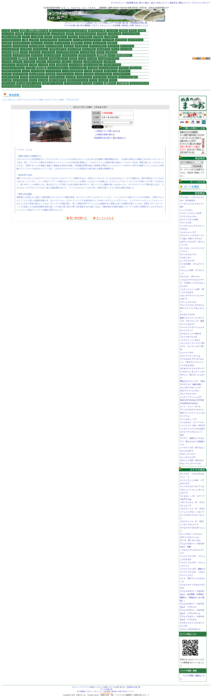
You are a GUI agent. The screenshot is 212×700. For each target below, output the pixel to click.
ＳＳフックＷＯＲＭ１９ (190, 629)
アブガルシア (111, 37)
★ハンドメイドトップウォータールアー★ (68, 30)
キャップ (98, 83)
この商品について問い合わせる (107, 131)
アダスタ (98, 37)
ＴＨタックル (114, 33)
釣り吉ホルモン (124, 55)
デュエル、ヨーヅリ (58, 58)
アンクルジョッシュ (11, 40)
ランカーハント (56, 77)
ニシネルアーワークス (108, 58)
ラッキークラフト (10, 77)
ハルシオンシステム (93, 61)
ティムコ (43, 58)
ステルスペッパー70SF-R (190, 334)
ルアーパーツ (8, 83)
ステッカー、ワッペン (52, 83)
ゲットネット (127, 46)
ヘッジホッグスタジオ (72, 71)
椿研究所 (23, 58)
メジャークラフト (103, 74)
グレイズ (68, 46)
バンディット (8, 65)
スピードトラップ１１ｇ (191, 356)
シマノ (24, 52)
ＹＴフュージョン (131, 33)
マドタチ (50, 74)
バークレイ (29, 61)
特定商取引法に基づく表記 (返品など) (110, 138)
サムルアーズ (103, 49)
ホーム (68, 23)
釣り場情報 (85, 25)
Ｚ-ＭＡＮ (38, 37)
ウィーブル (108, 40)
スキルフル (111, 52)
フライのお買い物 (71, 25)
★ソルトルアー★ (96, 30)
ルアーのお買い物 (117, 23)
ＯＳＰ (70, 33)
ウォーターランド (48, 40)
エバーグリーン (135, 40)
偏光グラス (110, 83)
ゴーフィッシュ (40, 49)
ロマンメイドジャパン (77, 80)
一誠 (25, 40)
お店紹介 (89, 23)
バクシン (66, 61)
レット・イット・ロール (190, 406)
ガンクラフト (99, 43)
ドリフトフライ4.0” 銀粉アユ (192, 569)
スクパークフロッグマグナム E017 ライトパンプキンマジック (193, 308)
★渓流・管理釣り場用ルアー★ (34, 30)
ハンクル (43, 65)
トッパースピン (186, 210)
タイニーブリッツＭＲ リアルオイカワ (62, 100)
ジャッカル (126, 49)
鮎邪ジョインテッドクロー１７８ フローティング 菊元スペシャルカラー (192, 321)
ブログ (94, 25)
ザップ (115, 49)
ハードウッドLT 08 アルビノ (192, 448)
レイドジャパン (20, 80)
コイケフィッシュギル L (190, 340)
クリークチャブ (20, 46)
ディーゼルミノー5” (189, 419)
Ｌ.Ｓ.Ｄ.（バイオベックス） (37, 33)
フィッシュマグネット (58, 68)
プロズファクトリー (11, 71)
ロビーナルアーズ (57, 80)
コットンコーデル (10, 49)
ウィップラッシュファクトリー (87, 40)
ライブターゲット (121, 74)
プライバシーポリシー (201, 3)
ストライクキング (21, 55)
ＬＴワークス (58, 33)
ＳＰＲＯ (102, 33)
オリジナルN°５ (186, 451)
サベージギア (74, 49)
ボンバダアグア (36, 74)
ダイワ (111, 55)
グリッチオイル (36, 46)
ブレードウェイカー (188, 394)
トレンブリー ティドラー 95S (192, 343)
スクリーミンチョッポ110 (190, 213)
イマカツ (34, 40)
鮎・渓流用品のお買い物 (136, 23)
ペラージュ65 (185, 223)
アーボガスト (85, 37)
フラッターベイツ (112, 65)
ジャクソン (34, 52)
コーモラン (26, 49)
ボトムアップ (110, 71)
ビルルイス (62, 65)
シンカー (103, 80)
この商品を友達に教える (104, 134)
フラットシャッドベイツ (13, 68)
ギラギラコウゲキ (188, 315)
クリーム (6, 46)
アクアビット (60, 37)
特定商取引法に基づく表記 (137, 3)
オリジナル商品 (101, 23)
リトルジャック (84, 77)
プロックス (135, 68)
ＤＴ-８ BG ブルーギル (190, 540)
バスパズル (109, 61)
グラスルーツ (81, 46)
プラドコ (123, 68)
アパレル (87, 83)
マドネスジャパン (65, 74)
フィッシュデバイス (108, 68)
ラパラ (24, 77)
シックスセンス (87, 52)
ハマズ (33, 65)
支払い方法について (159, 3)
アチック (73, 37)
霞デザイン (76, 43)
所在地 (125, 25)
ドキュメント (105, 25)
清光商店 (101, 55)
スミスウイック (69, 55)
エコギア (6, 43)
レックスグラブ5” (188, 261)
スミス (100, 52)
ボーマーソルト (20, 74)
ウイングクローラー (188, 254)
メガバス (88, 74)
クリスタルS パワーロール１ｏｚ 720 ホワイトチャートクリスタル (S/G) (192, 362)
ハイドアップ (53, 61)
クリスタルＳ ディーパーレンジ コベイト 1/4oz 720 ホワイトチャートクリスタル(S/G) (192, 425)
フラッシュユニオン (93, 65)
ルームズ (6, 80)
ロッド (15, 30)
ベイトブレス (37, 71)
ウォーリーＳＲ (187, 353)
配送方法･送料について (179, 3)
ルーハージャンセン (128, 77)
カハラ (87, 43)
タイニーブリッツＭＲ (34, 100)
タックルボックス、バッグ (29, 83)
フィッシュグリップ (139, 83)
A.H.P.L (123, 30)
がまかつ (112, 43)
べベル (88, 71)
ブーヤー (30, 68)
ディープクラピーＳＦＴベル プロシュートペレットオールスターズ (193, 489)
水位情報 (116, 25)
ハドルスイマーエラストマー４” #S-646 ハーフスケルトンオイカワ (192, 283)
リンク (145, 25)
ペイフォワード (53, 71)
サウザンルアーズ (57, 49)
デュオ (82, 58)
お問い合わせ (135, 25)
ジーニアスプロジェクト (67, 52)
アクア (48, 37)
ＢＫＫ (132, 30)
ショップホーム (8, 100)
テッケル (92, 58)
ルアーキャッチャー (31, 86)
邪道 (16, 52)
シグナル (6, 52)
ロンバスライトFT (187, 457)
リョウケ (112, 77)
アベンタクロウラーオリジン (193, 410)
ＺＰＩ (26, 37)
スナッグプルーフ (52, 55)
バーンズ (77, 61)
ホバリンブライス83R (189, 219)
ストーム (6, 55)
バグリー (41, 61)
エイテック (121, 40)
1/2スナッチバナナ (187, 454)
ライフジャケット (72, 83)
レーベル (43, 80)
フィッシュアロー (78, 68)
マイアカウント (117, 3)
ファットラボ (75, 65)
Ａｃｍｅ (113, 30)
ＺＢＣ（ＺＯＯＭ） (11, 37)
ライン (113, 80)
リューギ (70, 77)
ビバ (52, 65)
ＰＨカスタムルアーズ (85, 33)
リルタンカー (185, 258)
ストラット (36, 55)
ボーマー (6, 74)
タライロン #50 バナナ (190, 276)
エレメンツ (36, 43)
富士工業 (41, 68)
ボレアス (98, 71)
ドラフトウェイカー (188, 216)
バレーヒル (22, 65)
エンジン (48, 43)
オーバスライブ (62, 43)
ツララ (33, 58)
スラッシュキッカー (188, 302)
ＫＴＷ (19, 33)
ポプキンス (124, 71)
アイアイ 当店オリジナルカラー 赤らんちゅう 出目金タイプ (192, 441)
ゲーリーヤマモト (97, 46)
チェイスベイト (9, 58)
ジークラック (48, 52)
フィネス (92, 68)
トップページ (78, 23)
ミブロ (78, 74)
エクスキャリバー (21, 43)
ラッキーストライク (38, 77)
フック (93, 80)
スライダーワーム (87, 55)
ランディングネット (11, 86)
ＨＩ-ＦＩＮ (8, 33)
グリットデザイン (54, 46)
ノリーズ (6, 61)
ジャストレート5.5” (188, 232)
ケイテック (113, 46)
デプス (73, 58)
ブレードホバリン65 (188, 337)
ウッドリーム (65, 40)
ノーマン (17, 61)
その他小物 (122, 83)
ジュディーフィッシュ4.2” (191, 397)
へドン (26, 71)
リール (6, 30)
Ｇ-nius (141, 30)
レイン (33, 80)
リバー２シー (99, 77)
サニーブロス (89, 49)
